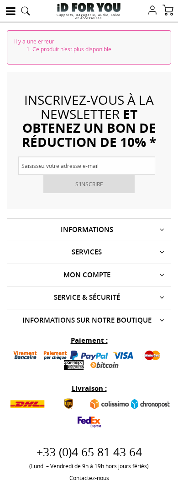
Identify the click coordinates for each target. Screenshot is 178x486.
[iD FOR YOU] (88, 7)
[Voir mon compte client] (152, 11)
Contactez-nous (89, 477)
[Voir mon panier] (168, 11)
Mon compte (86, 275)
